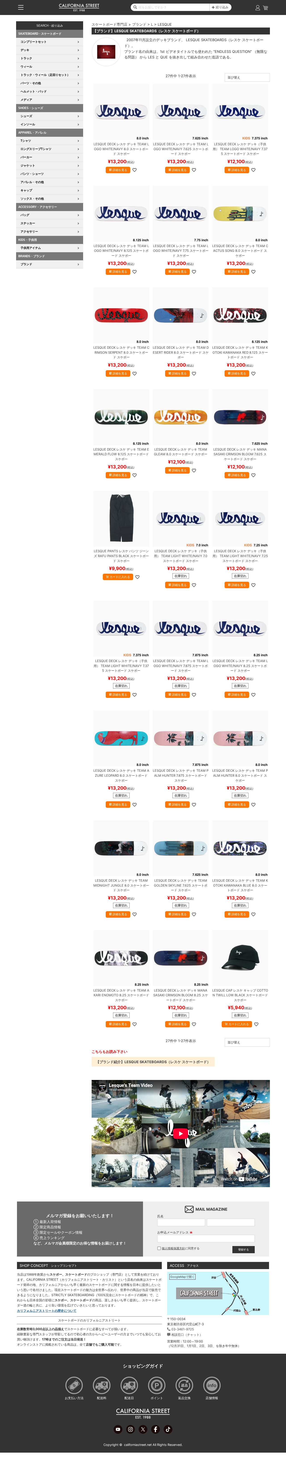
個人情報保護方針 (173, 1248)
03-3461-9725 (182, 1329)
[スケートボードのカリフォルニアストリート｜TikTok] (168, 1432)
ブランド (139, 24)
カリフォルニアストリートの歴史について (46, 1311)
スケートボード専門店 (109, 24)
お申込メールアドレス (175, 1232)
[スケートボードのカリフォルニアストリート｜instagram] (130, 1432)
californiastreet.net (138, 1445)
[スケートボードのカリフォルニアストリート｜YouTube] (118, 1432)
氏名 (160, 1216)
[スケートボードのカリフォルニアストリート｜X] (143, 1432)
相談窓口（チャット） (187, 1334)
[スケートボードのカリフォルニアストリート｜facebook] (155, 1432)
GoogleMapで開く (182, 1276)
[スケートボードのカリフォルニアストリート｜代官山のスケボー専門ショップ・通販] (79, 10)
